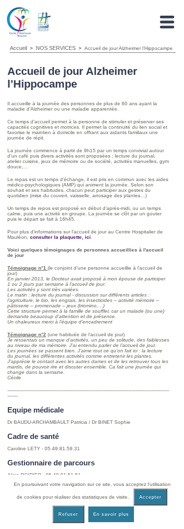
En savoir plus (111, 514)
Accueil (18, 48)
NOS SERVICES (56, 48)
